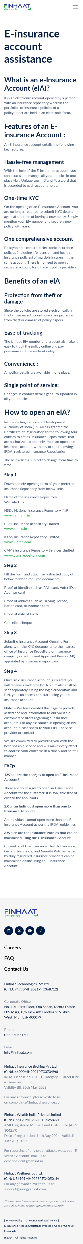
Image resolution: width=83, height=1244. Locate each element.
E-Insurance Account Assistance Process (27, 1225)
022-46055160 (15, 1035)
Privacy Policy (14, 1220)
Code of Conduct (64, 1225)
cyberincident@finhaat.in (23, 1161)
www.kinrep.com (17, 542)
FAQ (9, 958)
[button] (74, 7)
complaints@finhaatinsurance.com (35, 1102)
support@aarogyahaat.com (25, 1189)
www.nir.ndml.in (17, 515)
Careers (12, 947)
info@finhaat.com (18, 1052)
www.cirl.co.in (15, 528)
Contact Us (16, 969)
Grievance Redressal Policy (41, 1220)
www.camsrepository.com (24, 555)
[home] (21, 7)
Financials (10, 1231)
